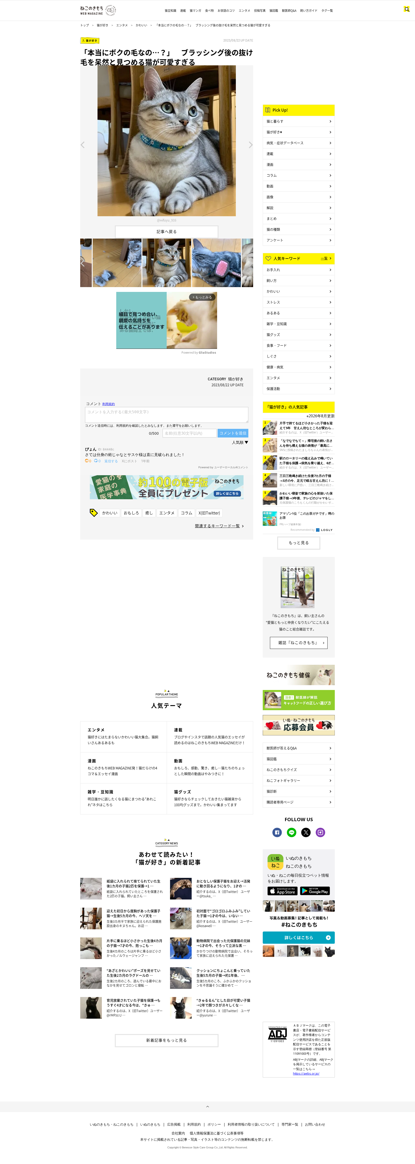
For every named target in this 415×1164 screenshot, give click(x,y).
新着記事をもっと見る (166, 1040)
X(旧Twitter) (209, 513)
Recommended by (303, 529)
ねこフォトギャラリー (283, 780)
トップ (84, 25)
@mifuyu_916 (166, 220)
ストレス (273, 302)
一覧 (324, 258)
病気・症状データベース (285, 142)
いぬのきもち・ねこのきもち (112, 1124)
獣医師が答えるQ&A (282, 747)
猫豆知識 (170, 10)
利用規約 (194, 1124)
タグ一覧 (327, 10)
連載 (183, 10)
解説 (270, 207)
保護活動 (273, 388)
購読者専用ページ (280, 802)
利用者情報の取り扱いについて (251, 1124)
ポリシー (214, 1124)
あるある (273, 312)
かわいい (141, 25)
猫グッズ (273, 334)
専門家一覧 (289, 1124)
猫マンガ (195, 10)
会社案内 (178, 1133)
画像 (270, 196)
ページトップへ (207, 1107)
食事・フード (277, 345)
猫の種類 (273, 229)
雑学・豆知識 (277, 323)
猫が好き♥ (274, 131)
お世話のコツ (226, 10)
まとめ (272, 218)
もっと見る (299, 542)
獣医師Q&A (289, 10)
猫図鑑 (273, 10)
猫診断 (272, 791)
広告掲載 (174, 1124)
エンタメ (244, 10)
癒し (149, 513)
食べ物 (209, 10)
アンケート (275, 240)
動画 (270, 186)
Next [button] (251, 144)
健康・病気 (275, 366)
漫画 (270, 164)
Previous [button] (82, 144)
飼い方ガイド (308, 10)
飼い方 (272, 280)
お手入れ (273, 269)
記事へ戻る (167, 231)
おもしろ (131, 513)
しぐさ (272, 356)
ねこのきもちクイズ (282, 769)
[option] (167, 144)
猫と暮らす (275, 121)
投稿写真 (260, 10)
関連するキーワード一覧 (217, 526)
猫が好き (102, 25)
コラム (186, 513)
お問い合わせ (315, 1124)
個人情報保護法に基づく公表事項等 (217, 1133)
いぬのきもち (150, 1124)
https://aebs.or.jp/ (306, 1073)
